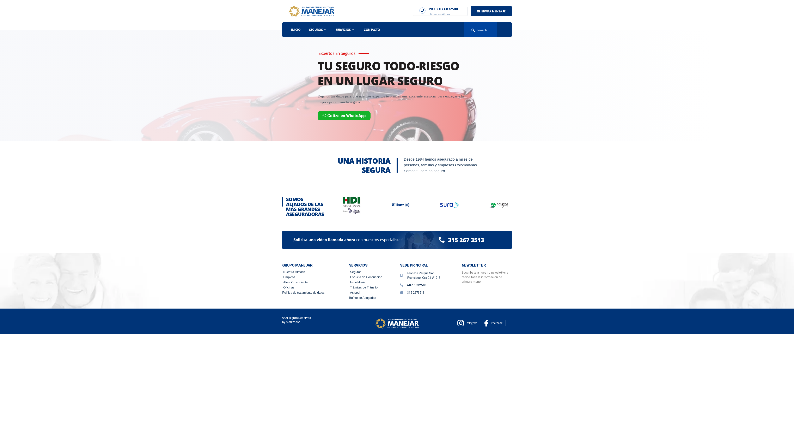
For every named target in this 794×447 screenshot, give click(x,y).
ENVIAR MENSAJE (493, 11)
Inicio (295, 30)
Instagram (471, 322)
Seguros (316, 30)
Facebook (496, 322)
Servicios (343, 30)
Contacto (372, 30)
